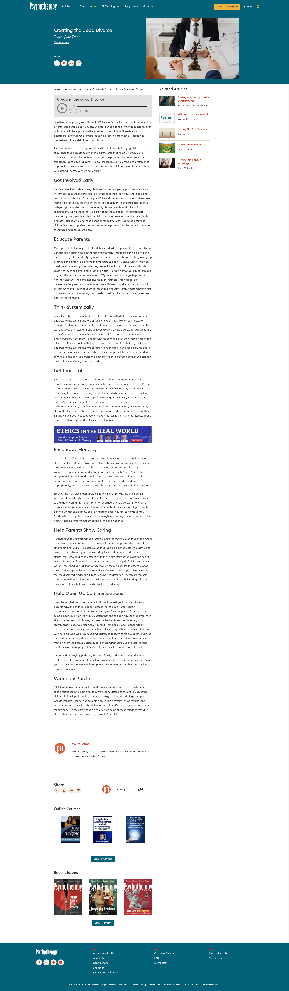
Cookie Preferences (210, 985)
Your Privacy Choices (173, 985)
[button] (62, 108)
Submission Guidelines (106, 973)
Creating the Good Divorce (83, 30)
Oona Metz (184, 106)
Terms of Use (123, 985)
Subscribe (98, 968)
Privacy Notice (153, 985)
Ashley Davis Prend (187, 119)
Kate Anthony (185, 134)
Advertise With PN (103, 953)
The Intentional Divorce (192, 145)
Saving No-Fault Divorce (192, 129)
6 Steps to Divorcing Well (193, 114)
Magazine (86, 6)
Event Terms (138, 985)
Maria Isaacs (61, 42)
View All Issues (103, 923)
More (146, 6)
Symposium (131, 6)
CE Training (108, 6)
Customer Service (164, 953)
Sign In (248, 7)
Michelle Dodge (200, 106)
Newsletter (160, 963)
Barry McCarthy (186, 168)
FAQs (157, 958)
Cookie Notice (191, 985)
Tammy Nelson (185, 150)
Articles (66, 6)
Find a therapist (218, 953)
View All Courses (102, 859)
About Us (98, 958)
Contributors (100, 963)
